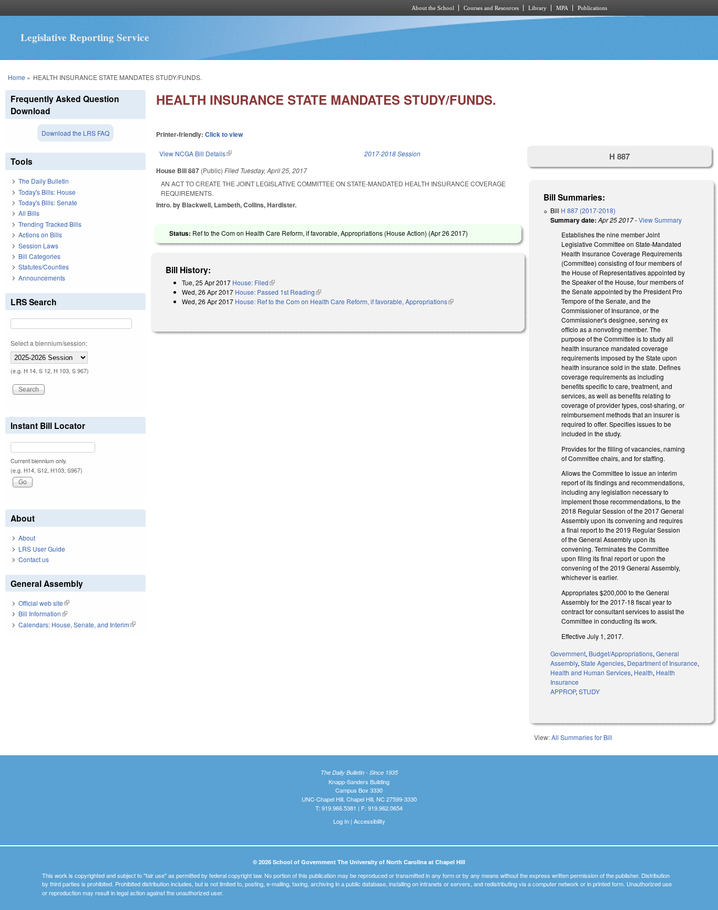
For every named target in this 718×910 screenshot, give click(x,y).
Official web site (43, 602)
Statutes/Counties (43, 266)
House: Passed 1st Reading (278, 291)
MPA (562, 8)
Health (643, 672)
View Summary (660, 219)
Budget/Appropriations (621, 653)
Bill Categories (39, 256)
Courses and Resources (491, 8)
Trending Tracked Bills (49, 223)
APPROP (563, 691)
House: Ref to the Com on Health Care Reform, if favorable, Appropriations (344, 301)
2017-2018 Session (392, 153)
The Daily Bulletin (43, 180)
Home (16, 77)
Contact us (33, 559)
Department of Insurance (662, 662)
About (26, 537)
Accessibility (369, 821)
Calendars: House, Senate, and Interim (77, 624)
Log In (341, 821)
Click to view (224, 134)
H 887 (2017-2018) (588, 210)
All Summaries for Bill (581, 737)
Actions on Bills (40, 234)
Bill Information (42, 613)
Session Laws (38, 245)
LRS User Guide (41, 548)
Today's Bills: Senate (47, 202)
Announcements (41, 277)
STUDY (589, 691)
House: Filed (253, 282)
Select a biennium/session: (49, 342)
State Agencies (602, 662)
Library (537, 8)
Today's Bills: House (47, 191)
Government (568, 653)
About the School (433, 8)
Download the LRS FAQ (75, 132)
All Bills (28, 212)
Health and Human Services (590, 672)
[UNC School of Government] (220, 8)
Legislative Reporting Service (84, 37)
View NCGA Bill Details (195, 153)
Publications (592, 8)
